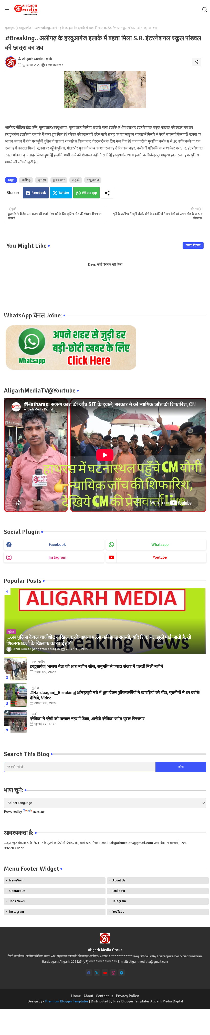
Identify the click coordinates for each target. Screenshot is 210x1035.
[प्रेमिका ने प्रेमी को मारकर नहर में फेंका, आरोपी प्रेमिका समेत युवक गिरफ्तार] (15, 721)
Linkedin (118, 891)
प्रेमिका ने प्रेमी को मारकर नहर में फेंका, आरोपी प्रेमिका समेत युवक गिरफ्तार (87, 718)
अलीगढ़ (26, 180)
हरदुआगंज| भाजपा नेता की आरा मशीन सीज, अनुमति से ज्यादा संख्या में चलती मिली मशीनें (96, 666)
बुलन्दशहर (59, 180)
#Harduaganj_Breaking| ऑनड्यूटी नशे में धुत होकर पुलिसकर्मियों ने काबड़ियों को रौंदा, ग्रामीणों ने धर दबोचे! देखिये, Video (115, 695)
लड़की (76, 180)
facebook (57, 544)
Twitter (64, 193)
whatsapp (160, 544)
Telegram (119, 901)
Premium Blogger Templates (66, 1001)
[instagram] (113, 972)
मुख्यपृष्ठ (10, 28)
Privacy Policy (127, 996)
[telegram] (121, 972)
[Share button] (107, 192)
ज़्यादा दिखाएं (193, 245)
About (88, 996)
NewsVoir (16, 880)
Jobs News (17, 901)
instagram (57, 557)
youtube (160, 557)
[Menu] (7, 9)
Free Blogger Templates (131, 1001)
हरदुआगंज (25, 28)
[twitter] (97, 972)
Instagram (16, 912)
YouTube (118, 912)
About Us (118, 880)
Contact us (104, 996)
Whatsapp (89, 193)
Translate (39, 811)
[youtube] (105, 972)
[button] (205, 10)
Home (76, 996)
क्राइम (42, 180)
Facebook (39, 193)
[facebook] (89, 972)
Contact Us (17, 891)
